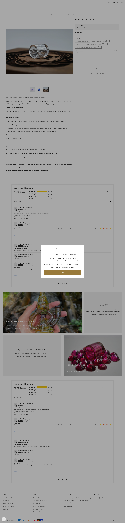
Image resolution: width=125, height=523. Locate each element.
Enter (62, 272)
